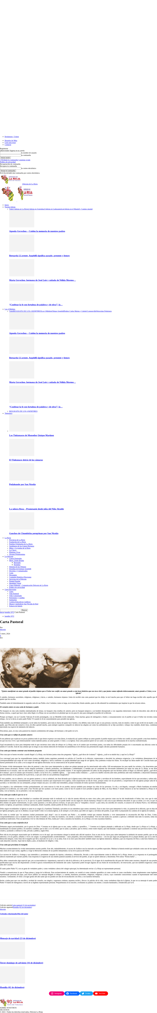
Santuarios (13, 600)
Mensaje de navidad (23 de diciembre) (18, 938)
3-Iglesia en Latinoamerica (53, 209)
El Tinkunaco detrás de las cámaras (26, 460)
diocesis (3, 629)
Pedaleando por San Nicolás (22, 484)
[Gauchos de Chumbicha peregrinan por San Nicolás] (21, 529)
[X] (12, 641)
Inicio (7, 205)
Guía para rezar (10, 143)
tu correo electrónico (28, 168)
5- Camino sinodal (86, 209)
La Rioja (8, 538)
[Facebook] (4, 641)
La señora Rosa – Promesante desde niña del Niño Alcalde (36, 509)
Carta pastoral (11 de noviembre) (24, 905)
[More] (37, 641)
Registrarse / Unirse (12, 137)
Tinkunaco (8, 413)
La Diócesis (9, 556)
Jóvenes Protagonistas (17, 554)
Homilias (17, 565)
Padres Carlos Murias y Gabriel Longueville (80, 311)
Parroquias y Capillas (17, 598)
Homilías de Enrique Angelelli (20, 569)
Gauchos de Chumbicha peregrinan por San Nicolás (33, 533)
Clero (11, 592)
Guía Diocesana (10, 589)
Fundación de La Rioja (17, 542)
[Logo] (8, 201)
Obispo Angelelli (58, 311)
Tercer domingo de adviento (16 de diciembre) (21, 963)
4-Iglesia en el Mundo (71, 209)
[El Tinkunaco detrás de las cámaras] (21, 455)
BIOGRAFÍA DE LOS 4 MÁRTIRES (27, 311)
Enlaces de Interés (15, 606)
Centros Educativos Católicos (20, 602)
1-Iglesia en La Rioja (20, 209)
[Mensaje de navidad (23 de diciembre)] (12, 934)
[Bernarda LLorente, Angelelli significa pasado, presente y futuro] (21, 251)
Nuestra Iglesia (10, 207)
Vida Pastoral (14, 594)
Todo (11, 209)
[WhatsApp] (28, 641)
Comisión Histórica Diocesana (20, 577)
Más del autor (22, 914)
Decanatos (13, 575)
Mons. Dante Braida (16, 561)
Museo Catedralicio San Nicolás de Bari (23, 604)
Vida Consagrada (15, 596)
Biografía (17, 563)
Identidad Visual (15, 583)
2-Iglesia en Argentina (36, 209)
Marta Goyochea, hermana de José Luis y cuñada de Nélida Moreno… (42, 280)
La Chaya (12, 550)
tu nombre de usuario (29, 153)
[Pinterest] (20, 641)
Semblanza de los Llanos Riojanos (21, 546)
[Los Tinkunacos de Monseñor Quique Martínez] (21, 431)
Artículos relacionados (8, 914)
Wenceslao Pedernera (104, 311)
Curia (11, 573)
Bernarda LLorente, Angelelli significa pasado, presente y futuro (39, 255)
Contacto (8, 145)
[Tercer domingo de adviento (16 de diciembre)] (12, 958)
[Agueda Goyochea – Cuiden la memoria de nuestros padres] (21, 227)
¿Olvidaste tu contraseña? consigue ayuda (15, 160)
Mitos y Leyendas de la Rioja (19, 548)
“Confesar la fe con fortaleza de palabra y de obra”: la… (36, 304)
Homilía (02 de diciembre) (22, 907)
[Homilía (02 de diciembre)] (12, 983)
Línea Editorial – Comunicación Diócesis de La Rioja (28, 585)
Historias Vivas (14, 552)
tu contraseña (26, 155)
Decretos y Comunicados (18, 571)
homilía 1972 (9, 612)
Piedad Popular (14, 581)
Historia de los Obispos (17, 567)
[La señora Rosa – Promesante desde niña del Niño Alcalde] (21, 504)
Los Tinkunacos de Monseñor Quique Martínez (31, 435)
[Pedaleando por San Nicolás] (21, 480)
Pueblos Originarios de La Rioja (21, 544)
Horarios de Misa (11, 141)
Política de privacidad (8, 162)
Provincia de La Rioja (17, 540)
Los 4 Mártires (10, 309)
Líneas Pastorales (15, 558)
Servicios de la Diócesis (17, 579)
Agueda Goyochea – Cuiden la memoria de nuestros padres (37, 231)
